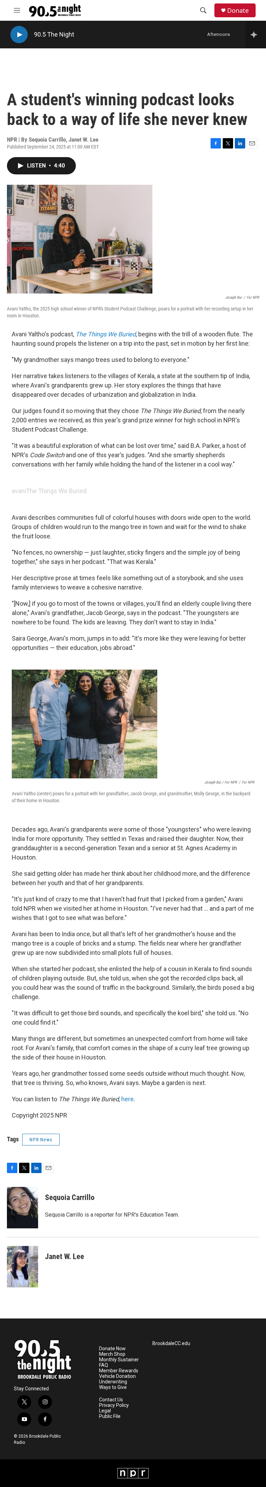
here (127, 1099)
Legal (105, 1410)
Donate (238, 10)
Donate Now (112, 1348)
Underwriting (113, 1381)
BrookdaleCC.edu (171, 1343)
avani (19, 491)
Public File (110, 1416)
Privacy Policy (114, 1405)
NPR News (40, 1139)
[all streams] (256, 34)
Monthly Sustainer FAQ (119, 1362)
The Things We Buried (56, 491)
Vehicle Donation (117, 1376)
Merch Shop (112, 1354)
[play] (19, 35)
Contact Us (111, 1399)
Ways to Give (113, 1387)
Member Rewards (118, 1370)
